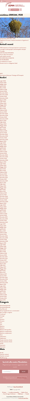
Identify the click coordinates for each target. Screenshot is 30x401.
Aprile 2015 (3, 300)
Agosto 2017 (3, 264)
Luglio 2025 (3, 101)
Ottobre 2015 (3, 298)
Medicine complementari (6, 331)
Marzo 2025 (3, 108)
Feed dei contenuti (4, 354)
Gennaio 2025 (3, 112)
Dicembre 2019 (3, 217)
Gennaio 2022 (3, 174)
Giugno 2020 (3, 207)
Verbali (1, 343)
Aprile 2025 (3, 107)
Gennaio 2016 (3, 296)
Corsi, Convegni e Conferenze (9, 394)
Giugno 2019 (3, 226)
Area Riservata (15, 9)
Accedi (1, 352)
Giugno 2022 (3, 165)
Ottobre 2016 (3, 281)
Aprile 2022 (3, 169)
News (1, 335)
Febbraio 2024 (3, 131)
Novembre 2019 (4, 219)
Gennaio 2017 (3, 276)
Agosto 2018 (3, 243)
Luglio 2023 (3, 143)
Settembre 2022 (4, 160)
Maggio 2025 (3, 105)
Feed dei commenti (4, 356)
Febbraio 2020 (3, 214)
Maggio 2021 (3, 188)
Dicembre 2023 (4, 134)
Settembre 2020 (4, 202)
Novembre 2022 (4, 157)
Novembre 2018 (4, 238)
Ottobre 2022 (3, 158)
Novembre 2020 (4, 198)
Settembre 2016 (4, 283)
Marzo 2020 (3, 212)
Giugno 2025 (3, 103)
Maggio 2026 (3, 84)
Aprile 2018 (3, 250)
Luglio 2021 (3, 184)
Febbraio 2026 (3, 89)
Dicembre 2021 (3, 176)
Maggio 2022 (3, 167)
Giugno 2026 (3, 83)
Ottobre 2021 (3, 179)
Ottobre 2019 (3, 220)
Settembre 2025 (4, 98)
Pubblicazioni (3, 338)
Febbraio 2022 (3, 172)
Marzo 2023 (3, 150)
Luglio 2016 (3, 286)
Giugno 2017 (3, 267)
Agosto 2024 (3, 121)
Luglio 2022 (3, 164)
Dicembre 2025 (4, 93)
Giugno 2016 (3, 288)
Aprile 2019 (3, 229)
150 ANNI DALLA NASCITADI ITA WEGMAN (7, 59)
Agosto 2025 (3, 100)
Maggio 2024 (3, 126)
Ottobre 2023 (3, 138)
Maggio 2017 (3, 269)
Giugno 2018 (3, 246)
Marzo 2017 (3, 272)
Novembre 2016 (4, 279)
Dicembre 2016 (3, 277)
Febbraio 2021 (3, 193)
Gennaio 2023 (3, 153)
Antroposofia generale (5, 305)
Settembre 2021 (4, 181)
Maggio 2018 (3, 248)
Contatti (27, 394)
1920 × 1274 (12, 38)
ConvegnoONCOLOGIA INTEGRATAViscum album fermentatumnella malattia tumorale (7, 53)
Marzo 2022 (3, 170)
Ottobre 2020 (3, 200)
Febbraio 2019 (3, 233)
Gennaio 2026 (3, 91)
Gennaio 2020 (3, 215)
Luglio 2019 (3, 224)
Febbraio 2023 (3, 152)
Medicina (2, 326)
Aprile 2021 (3, 189)
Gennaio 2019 (3, 234)
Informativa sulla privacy (22, 378)
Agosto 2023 (3, 141)
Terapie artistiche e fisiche (6, 340)
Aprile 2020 (3, 210)
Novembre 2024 (4, 115)
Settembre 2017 (4, 262)
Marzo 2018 (3, 252)
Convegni (2, 316)
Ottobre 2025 (3, 96)
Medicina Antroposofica (5, 330)
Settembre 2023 (4, 139)
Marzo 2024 (3, 129)
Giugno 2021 (3, 186)
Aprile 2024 (3, 127)
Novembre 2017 (4, 258)
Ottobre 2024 (3, 117)
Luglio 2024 (3, 122)
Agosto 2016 (3, 284)
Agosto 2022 (3, 162)
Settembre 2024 (4, 119)
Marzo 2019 (3, 231)
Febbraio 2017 (3, 274)
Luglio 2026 (3, 81)
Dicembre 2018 (4, 236)
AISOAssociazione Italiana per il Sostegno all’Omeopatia (11, 74)
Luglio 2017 (2, 265)
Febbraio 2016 (3, 295)
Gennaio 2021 (3, 195)
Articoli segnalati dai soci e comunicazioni (9, 311)
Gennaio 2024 (3, 133)
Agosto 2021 (3, 183)
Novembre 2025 (4, 95)
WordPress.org (3, 358)
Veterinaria (2, 345)
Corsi (1, 317)
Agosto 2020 (3, 203)
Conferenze (2, 314)
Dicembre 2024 (4, 114)
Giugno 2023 (3, 145)
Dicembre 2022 (4, 155)
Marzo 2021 (3, 191)
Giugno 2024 (3, 124)
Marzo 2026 (3, 88)
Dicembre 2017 (3, 257)
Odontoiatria (3, 336)
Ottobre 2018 (3, 239)
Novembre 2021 (4, 177)
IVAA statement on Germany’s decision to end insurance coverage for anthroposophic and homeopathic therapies (13, 48)
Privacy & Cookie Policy (23, 398)
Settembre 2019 (4, 222)
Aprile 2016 (3, 291)
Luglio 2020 (3, 205)
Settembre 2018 (4, 241)
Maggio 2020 (3, 208)
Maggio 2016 (3, 289)
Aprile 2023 (3, 148)
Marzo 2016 (3, 293)
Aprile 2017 (3, 270)
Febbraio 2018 (3, 253)
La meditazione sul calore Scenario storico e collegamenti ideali (8, 62)
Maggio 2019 (3, 227)
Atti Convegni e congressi (6, 312)
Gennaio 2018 (3, 255)
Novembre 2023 (4, 136)
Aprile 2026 (3, 86)
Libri (1, 323)
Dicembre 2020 (4, 196)
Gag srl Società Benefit (18, 387)
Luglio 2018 (3, 245)
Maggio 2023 (3, 146)
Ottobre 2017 (3, 260)
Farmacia (2, 319)
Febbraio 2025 (3, 110)
